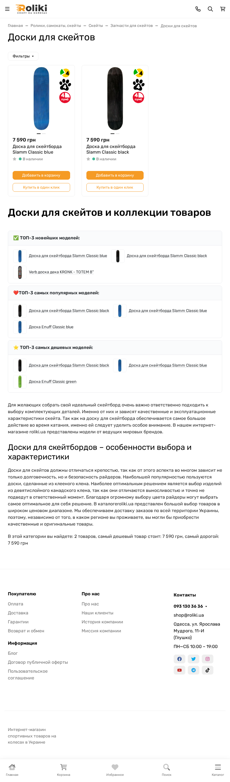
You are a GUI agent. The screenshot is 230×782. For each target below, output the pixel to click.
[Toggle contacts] (198, 8)
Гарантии (18, 621)
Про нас (91, 594)
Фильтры (21, 56)
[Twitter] (193, 658)
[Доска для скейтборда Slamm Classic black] (115, 98)
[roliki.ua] (31, 8)
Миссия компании (101, 630)
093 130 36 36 (188, 606)
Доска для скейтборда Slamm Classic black (110, 149)
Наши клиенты (97, 613)
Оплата (15, 604)
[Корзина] (223, 8)
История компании (102, 621)
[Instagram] (207, 658)
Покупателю (22, 594)
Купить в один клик (41, 187)
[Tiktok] (207, 670)
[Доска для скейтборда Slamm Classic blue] (41, 98)
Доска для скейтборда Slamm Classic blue (37, 149)
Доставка (18, 613)
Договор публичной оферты (38, 662)
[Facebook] (179, 658)
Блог (13, 653)
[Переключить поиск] (210, 8)
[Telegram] (193, 670)
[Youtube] (179, 670)
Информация (22, 643)
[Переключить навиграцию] (7, 8)
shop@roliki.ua (189, 615)
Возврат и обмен (26, 630)
